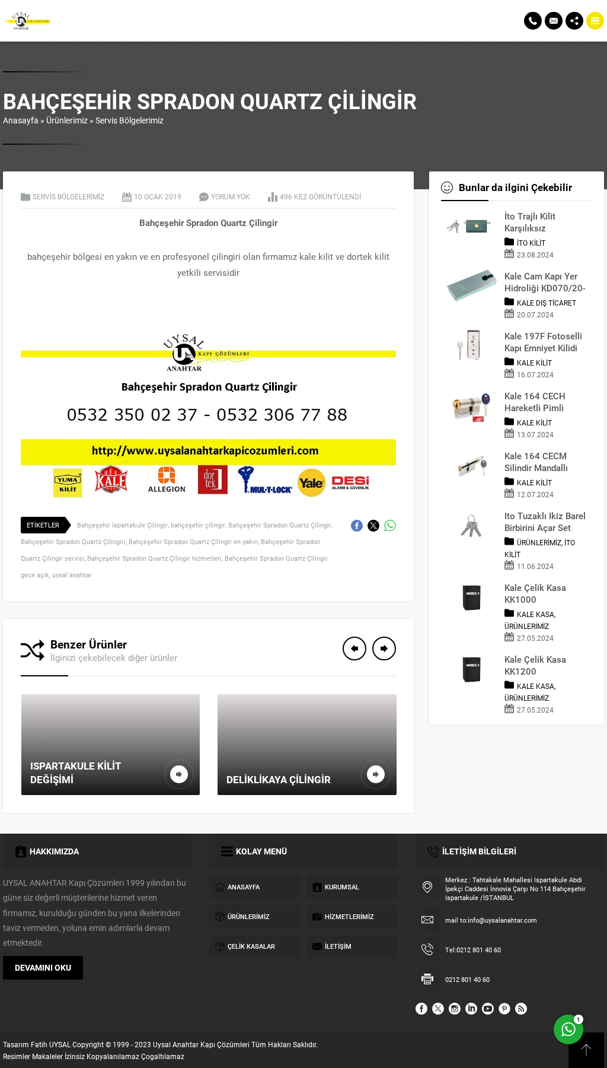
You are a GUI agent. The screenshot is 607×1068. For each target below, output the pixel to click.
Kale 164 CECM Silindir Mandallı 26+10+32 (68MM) (542, 461)
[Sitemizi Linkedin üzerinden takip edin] (471, 1009)
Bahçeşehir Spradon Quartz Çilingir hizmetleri (154, 558)
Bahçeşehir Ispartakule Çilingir (122, 524)
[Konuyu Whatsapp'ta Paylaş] (390, 526)
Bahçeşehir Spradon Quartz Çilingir (279, 524)
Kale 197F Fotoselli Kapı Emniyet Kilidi (543, 342)
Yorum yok (230, 196)
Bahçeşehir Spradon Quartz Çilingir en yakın (193, 541)
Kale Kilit (534, 362)
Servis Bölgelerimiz (129, 120)
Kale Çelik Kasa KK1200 (535, 665)
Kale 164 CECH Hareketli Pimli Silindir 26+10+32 (540, 402)
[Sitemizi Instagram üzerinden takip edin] (455, 1009)
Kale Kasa (535, 614)
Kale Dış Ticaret (546, 302)
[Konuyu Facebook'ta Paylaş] (357, 526)
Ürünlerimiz (67, 120)
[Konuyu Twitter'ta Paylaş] (373, 526)
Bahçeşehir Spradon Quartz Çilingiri (73, 541)
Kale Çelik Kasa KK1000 (535, 593)
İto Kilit (531, 242)
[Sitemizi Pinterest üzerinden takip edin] (504, 1009)
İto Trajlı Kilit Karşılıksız (529, 222)
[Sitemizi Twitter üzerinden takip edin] (438, 1009)
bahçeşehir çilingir (198, 524)
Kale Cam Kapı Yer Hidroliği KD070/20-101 (545, 282)
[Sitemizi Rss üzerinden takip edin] (521, 1009)
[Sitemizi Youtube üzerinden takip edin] (488, 1009)
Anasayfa (21, 120)
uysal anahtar (72, 574)
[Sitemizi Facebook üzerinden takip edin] (421, 1009)
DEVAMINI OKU (43, 967)
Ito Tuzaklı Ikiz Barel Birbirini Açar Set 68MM (545, 521)
